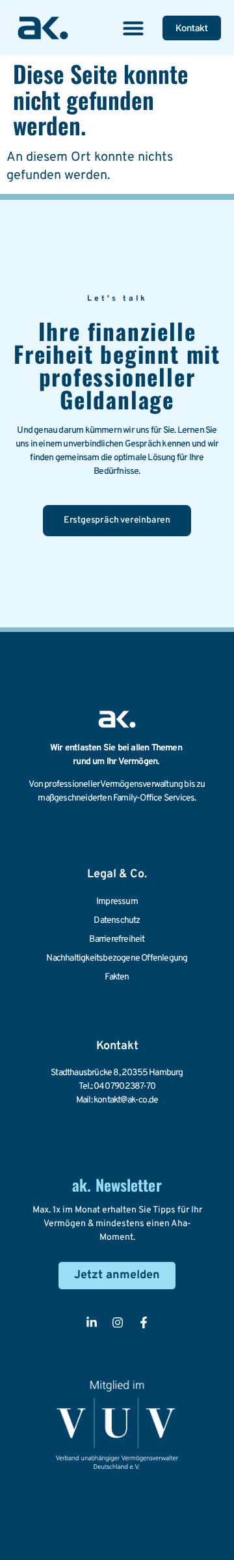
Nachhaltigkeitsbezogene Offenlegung (116, 958)
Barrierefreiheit (116, 939)
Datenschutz (117, 920)
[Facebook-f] (144, 1322)
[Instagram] (118, 1322)
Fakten (117, 977)
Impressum (117, 901)
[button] (133, 27)
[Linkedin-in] (92, 1322)
